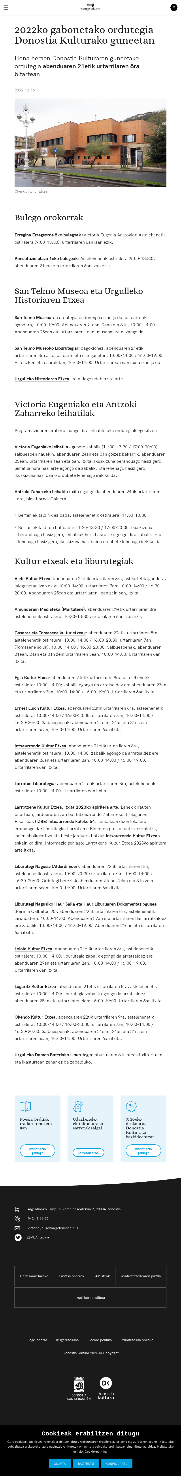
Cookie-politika (96, 1451)
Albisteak (102, 1275)
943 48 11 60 (38, 1218)
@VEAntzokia (38, 1237)
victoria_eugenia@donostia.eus (53, 1227)
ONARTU (60, 1463)
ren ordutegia (46, 317)
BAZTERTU (86, 1463)
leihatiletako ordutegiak (113, 430)
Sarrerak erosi (88, 1152)
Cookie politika (100, 1339)
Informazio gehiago (37, 1150)
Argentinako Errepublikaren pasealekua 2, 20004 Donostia (74, 1208)
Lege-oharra (37, 1339)
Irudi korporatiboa (90, 1297)
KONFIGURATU (117, 1463)
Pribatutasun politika (137, 1339)
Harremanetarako (34, 1275)
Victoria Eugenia (30, 446)
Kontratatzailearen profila (141, 1275)
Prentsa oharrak (71, 1275)
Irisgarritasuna (67, 1339)
